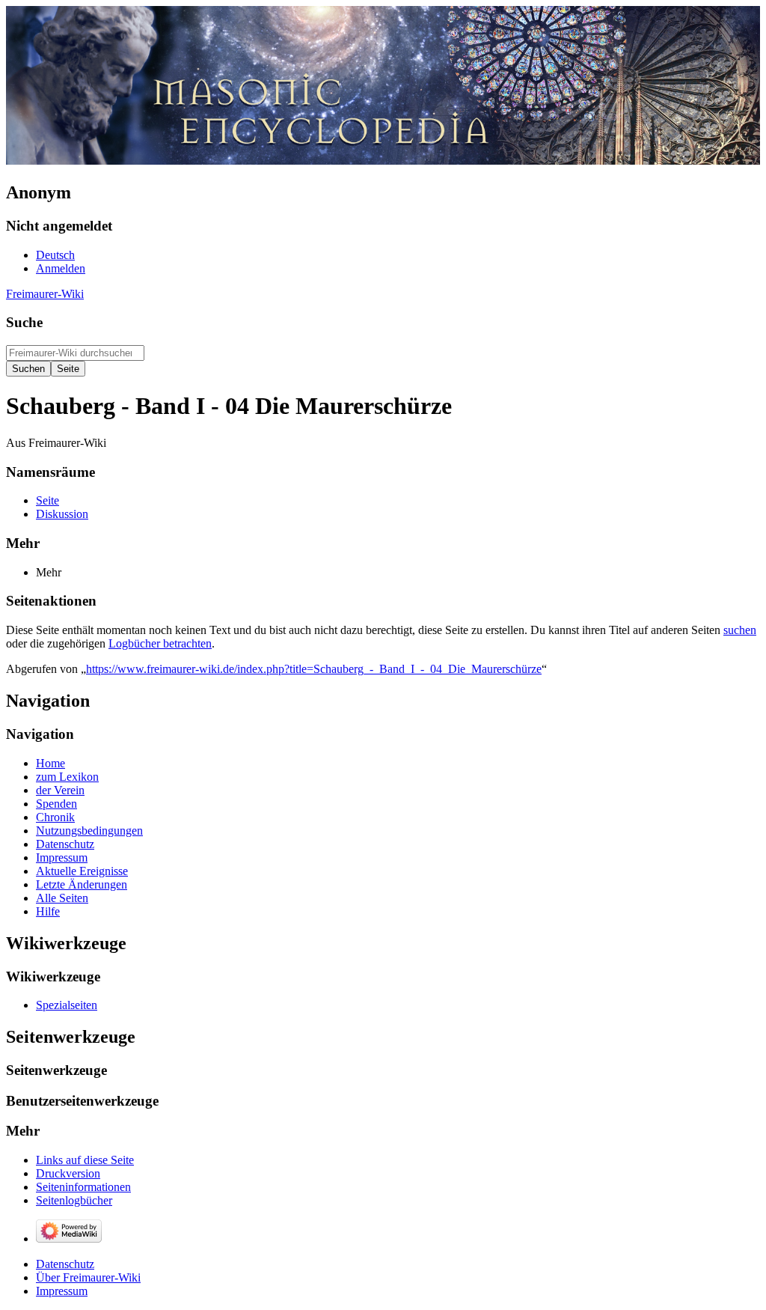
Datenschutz (65, 1264)
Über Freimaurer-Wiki (88, 1277)
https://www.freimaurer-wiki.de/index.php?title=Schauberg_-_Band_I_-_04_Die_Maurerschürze (314, 668)
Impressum (62, 1291)
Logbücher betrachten (160, 643)
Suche (24, 322)
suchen (739, 630)
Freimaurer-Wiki (45, 293)
